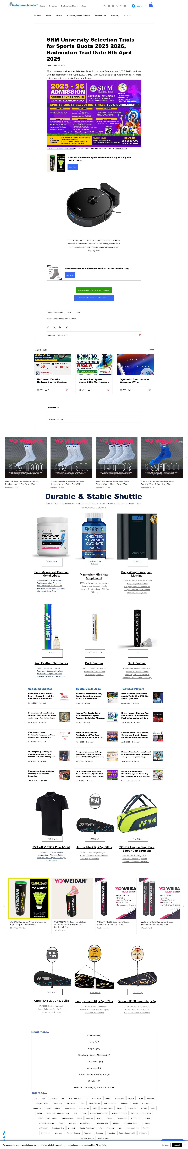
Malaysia (72, 1123)
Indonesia (143, 1133)
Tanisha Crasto (67, 1118)
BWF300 (143, 1108)
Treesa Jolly (57, 1103)
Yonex (107, 1098)
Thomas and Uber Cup (99, 1113)
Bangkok (99, 1133)
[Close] (184, 1145)
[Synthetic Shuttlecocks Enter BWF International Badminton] (135, 364)
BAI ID (99, 1118)
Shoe (83, 1103)
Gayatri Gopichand (53, 1108)
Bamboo (146, 1128)
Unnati (135, 1103)
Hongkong (45, 1133)
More (126, 16)
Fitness (61, 1123)
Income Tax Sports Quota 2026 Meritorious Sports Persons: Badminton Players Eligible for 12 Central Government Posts (93, 380)
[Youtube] (108, 5)
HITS (100, 1128)
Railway (109, 1118)
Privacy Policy (101, 1145)
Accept (177, 1145)
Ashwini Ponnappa (119, 1113)
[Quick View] (26, 457)
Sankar (120, 1108)
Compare (150, 1098)
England (147, 1118)
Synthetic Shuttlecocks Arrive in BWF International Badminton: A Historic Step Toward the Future (135, 380)
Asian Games (52, 1118)
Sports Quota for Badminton (65, 318)
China (40, 1118)
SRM (69, 312)
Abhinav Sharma (73, 1133)
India (35, 1098)
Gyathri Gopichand (87, 1128)
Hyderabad (58, 1133)
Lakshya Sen (71, 1103)
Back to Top (4, 1138)
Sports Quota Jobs (55, 312)
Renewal (89, 1118)
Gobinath (71, 1128)
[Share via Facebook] (48, 327)
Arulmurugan (103, 1138)
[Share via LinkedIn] (60, 327)
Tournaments (100, 16)
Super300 (37, 1108)
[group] (94, 463)
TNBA (140, 1098)
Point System (122, 1118)
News (48, 16)
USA (75, 1113)
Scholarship (119, 1098)
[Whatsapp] (104, 5)
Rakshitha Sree (110, 1103)
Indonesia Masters (87, 1138)
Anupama (110, 1128)
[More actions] (139, 32)
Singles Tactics (42, 1103)
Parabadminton (107, 1108)
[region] (51, 555)
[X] (116, 5)
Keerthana (145, 1123)
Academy (115, 16)
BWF (43, 1098)
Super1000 (146, 1113)
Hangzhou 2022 (132, 1128)
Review (131, 1098)
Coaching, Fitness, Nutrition (78, 16)
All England (43, 1128)
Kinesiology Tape (130, 1123)
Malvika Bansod (86, 1123)
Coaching (53, 1098)
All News (37, 16)
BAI (63, 1098)
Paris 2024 (131, 1108)
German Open (102, 1123)
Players (59, 16)
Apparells (87, 1133)
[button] (150, 4)
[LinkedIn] (124, 5)
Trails (77, 312)
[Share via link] (66, 327)
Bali (120, 1128)
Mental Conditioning (46, 1123)
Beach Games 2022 (127, 1133)
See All (151, 350)
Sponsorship (70, 1108)
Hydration (111, 1133)
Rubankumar (84, 1108)
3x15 (153, 1108)
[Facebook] (112, 5)
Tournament (147, 1103)
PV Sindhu (135, 1118)
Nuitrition (115, 1123)
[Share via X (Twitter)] (54, 327)
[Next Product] (186, 457)
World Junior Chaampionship (58, 1113)
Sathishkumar (94, 1103)
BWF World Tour (75, 1098)
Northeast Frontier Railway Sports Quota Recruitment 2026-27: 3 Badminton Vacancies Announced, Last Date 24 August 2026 (52, 380)
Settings (165, 1145)
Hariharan (124, 1103)
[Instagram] (120, 5)
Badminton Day (58, 1128)
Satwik (39, 1113)
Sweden (134, 1113)
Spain (80, 1118)
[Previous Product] (1, 457)
